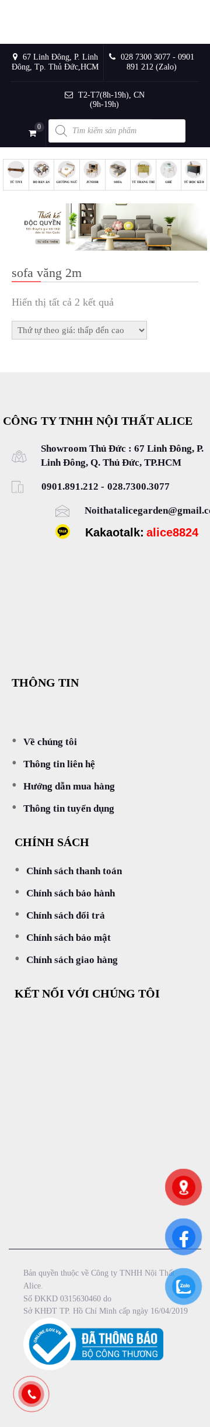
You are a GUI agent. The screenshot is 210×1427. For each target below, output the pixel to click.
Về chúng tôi (50, 741)
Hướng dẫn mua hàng (69, 786)
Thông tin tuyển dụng (68, 808)
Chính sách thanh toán (74, 871)
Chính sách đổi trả (65, 915)
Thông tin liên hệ (59, 764)
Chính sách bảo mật (68, 937)
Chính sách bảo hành (70, 893)
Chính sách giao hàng (72, 959)
